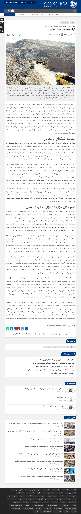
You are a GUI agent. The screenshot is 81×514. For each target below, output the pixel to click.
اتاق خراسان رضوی (71, 493)
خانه (73, 22)
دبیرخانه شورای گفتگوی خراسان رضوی (66, 499)
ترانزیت (43, 496)
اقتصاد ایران (64, 22)
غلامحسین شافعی (52, 505)
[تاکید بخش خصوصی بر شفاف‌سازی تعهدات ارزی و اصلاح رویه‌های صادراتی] (40, 478)
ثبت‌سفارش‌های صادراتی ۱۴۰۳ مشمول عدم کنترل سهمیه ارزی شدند (53, 363)
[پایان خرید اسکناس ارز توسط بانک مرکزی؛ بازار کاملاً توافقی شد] (40, 471)
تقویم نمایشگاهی (32, 496)
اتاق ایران (47, 490)
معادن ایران (48, 347)
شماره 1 (63, 502)
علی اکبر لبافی (64, 505)
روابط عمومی (43, 334)
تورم (22, 496)
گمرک (36, 511)
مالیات (27, 505)
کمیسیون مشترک (46, 511)
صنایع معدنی (70, 347)
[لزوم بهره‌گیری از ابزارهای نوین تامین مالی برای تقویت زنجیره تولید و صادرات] (40, 456)
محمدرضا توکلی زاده (71, 508)
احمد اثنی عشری (48, 493)
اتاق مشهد (59, 493)
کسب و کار (58, 511)
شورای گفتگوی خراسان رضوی (21, 502)
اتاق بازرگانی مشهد (17, 490)
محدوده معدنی (59, 347)
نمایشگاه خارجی (29, 508)
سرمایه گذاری (73, 502)
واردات (74, 511)
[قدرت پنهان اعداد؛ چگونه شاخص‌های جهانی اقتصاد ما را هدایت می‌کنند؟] (40, 391)
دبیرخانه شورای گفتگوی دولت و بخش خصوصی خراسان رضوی (36, 499)
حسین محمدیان (13, 496)
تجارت (62, 496)
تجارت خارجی (52, 496)
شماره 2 (55, 502)
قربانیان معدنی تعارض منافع (62, 29)
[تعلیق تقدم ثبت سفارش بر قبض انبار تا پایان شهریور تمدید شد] (40, 441)
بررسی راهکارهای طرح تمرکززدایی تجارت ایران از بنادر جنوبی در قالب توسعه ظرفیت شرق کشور (45, 14)
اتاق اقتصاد (56, 490)
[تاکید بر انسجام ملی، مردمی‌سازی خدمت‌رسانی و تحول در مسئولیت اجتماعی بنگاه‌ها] (40, 463)
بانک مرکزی (21, 493)
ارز (39, 493)
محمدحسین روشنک (16, 505)
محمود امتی (58, 508)
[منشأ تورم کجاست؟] (40, 400)
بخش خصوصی (72, 496)
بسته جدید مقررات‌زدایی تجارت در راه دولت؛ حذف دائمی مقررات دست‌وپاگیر (50, 370)
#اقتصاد (74, 490)
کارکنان (66, 511)
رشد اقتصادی (12, 499)
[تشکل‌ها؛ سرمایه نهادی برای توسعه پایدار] (40, 408)
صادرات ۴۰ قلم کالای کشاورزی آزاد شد (62, 373)
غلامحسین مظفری (38, 505)
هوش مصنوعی (16, 508)
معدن (39, 508)
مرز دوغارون (48, 508)
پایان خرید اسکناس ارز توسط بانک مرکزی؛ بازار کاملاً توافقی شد (55, 366)
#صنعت (66, 490)
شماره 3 (46, 502)
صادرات (74, 505)
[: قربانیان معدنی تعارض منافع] (8, 34)
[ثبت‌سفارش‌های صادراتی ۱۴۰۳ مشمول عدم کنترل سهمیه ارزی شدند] (40, 448)
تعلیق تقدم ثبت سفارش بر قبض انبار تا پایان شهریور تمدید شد (55, 360)
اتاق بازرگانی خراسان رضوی (33, 490)
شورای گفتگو (36, 502)
